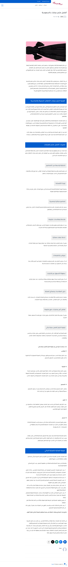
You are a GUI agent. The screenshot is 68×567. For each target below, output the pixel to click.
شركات (45, 5)
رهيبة (53, 564)
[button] (60, 541)
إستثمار (40, 5)
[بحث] (2, 5)
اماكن (36, 5)
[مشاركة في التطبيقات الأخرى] (48, 541)
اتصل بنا (38, 1)
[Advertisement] (46, 32)
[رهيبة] (58, 3)
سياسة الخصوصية (45, 1)
